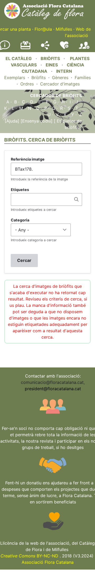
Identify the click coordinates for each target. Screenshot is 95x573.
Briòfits (38, 77)
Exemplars (14, 77)
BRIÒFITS (51, 58)
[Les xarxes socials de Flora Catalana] (45, 48)
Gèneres (60, 77)
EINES (52, 64)
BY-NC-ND (29, 555)
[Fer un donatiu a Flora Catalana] (25, 48)
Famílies (83, 77)
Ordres (27, 84)
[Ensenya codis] (36, 121)
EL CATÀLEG (19, 58)
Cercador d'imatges (60, 84)
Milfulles (64, 29)
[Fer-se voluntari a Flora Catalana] (64, 48)
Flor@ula (43, 29)
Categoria (20, 220)
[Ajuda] (12, 121)
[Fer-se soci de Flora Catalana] (84, 49)
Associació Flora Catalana (48, 562)
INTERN (64, 71)
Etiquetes (20, 189)
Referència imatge (28, 159)
